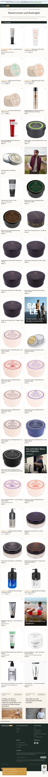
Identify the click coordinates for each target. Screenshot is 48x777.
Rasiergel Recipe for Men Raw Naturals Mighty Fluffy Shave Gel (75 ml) (34, 111)
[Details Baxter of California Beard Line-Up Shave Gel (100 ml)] (12, 640)
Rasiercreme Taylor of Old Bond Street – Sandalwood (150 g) (11, 410)
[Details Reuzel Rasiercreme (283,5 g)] (12, 158)
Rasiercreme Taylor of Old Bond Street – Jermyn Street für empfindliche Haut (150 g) (12, 470)
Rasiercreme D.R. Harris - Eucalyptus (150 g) (11, 81)
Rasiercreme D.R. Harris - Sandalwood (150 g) (35, 81)
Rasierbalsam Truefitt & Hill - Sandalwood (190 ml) (11, 261)
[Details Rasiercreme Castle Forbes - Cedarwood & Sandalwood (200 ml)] (36, 548)
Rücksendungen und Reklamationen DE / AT (40, 734)
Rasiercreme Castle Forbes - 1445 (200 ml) (11, 561)
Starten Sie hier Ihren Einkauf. (36, 2)
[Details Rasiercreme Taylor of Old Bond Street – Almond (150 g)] (36, 397)
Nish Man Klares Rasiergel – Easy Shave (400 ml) (11, 531)
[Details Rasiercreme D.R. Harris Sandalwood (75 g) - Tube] (36, 37)
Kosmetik (15, 9)
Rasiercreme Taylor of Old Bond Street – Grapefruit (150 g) (34, 500)
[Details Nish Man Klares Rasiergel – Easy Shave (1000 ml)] (36, 578)
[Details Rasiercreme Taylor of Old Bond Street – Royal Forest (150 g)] (36, 188)
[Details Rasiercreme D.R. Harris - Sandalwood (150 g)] (36, 68)
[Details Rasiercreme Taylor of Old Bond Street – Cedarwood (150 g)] (12, 367)
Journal (17, 731)
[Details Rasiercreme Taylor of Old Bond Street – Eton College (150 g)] (36, 427)
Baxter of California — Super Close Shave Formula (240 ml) (34, 652)
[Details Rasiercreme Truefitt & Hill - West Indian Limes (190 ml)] (36, 278)
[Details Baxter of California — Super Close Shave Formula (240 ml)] (36, 640)
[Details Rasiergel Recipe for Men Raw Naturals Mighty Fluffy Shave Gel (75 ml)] (36, 98)
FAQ (34, 728)
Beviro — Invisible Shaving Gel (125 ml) (11, 50)
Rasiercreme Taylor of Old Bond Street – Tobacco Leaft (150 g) (11, 231)
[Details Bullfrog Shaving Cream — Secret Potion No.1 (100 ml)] (12, 608)
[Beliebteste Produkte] (41, 6)
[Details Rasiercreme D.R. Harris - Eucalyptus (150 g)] (12, 68)
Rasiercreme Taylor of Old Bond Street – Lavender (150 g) (34, 380)
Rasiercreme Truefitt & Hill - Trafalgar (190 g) (12, 320)
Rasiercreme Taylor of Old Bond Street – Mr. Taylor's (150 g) (12, 350)
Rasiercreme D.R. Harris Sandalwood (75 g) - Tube (34, 50)
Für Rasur (25, 9)
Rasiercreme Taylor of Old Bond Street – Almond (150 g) (34, 410)
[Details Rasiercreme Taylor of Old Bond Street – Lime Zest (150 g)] (36, 128)
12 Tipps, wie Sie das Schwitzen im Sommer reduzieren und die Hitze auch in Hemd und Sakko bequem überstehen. (11, 702)
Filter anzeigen (7, 22)
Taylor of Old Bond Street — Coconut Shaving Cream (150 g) (12, 500)
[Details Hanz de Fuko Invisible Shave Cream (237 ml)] (12, 671)
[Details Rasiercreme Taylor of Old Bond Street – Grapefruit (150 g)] (36, 487)
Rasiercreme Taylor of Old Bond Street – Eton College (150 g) (36, 440)
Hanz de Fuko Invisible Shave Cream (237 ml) (12, 683)
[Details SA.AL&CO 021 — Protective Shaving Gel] (36, 671)
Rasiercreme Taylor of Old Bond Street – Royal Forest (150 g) (34, 201)
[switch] (44, 772)
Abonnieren (43, 757)
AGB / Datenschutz (37, 731)
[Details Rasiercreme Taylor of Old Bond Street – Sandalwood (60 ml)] (36, 337)
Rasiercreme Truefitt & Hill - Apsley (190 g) (35, 260)
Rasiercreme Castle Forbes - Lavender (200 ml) (34, 531)
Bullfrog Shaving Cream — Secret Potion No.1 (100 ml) (12, 621)
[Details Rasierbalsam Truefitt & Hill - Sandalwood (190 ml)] (12, 248)
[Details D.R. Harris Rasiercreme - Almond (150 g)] (12, 98)
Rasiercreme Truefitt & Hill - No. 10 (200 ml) (35, 230)
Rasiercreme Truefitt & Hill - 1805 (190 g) (11, 290)
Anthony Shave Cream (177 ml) (8, 200)
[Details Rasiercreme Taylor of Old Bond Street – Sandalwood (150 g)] (12, 397)
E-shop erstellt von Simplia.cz (33, 764)
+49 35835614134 (21, 742)
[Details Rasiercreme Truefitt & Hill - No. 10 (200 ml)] (36, 218)
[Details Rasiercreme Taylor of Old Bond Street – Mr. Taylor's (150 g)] (12, 337)
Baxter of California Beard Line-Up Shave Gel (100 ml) (12, 652)
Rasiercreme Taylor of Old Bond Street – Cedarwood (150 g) (11, 380)
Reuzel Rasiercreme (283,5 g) (8, 170)
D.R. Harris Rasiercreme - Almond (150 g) (11, 111)
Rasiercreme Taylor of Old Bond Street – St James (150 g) (11, 440)
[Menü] (46, 765)
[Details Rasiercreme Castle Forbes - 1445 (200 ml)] (12, 548)
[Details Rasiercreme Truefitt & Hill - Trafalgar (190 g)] (12, 308)
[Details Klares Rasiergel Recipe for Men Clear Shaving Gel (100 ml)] (12, 128)
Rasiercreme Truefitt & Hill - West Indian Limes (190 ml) (34, 291)
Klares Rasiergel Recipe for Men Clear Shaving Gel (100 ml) (10, 141)
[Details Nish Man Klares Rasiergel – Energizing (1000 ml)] (12, 578)
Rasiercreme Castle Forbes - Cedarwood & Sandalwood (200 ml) (35, 561)
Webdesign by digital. (42, 764)
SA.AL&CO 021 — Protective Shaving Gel (35, 683)
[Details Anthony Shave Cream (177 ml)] (12, 188)
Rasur (20, 9)
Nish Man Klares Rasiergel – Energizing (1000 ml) (11, 591)
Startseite (10, 9)
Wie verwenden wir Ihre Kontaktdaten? (39, 759)
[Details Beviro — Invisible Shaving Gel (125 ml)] (12, 37)
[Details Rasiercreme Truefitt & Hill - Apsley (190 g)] (36, 248)
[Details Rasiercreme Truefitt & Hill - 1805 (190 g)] (12, 278)
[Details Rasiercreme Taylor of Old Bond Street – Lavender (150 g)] (36, 367)
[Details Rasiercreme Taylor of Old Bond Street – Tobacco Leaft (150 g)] (12, 218)
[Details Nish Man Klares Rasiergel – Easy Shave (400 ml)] (12, 519)
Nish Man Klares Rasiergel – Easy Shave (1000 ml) (35, 591)
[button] (22, 27)
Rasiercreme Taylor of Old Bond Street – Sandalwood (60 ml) (34, 350)
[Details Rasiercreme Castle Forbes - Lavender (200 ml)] (36, 519)
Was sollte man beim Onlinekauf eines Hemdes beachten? (34, 700)
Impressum (18, 728)
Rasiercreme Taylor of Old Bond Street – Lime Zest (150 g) (36, 141)
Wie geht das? (18, 694)
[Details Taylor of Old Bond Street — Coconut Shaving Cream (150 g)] (12, 487)
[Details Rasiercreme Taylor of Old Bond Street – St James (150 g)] (12, 427)
